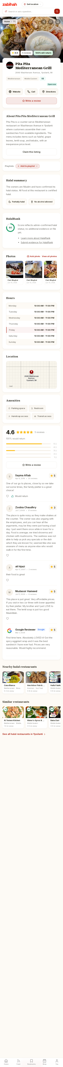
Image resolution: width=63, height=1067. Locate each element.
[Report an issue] (51, 22)
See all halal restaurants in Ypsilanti (22, 734)
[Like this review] (7, 496)
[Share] (43, 22)
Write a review (33, 100)
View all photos (49, 256)
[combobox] (30, 11)
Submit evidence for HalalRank (37, 242)
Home (7, 21)
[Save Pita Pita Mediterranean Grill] (58, 22)
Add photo (35, 256)
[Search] (57, 11)
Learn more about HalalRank (35, 238)
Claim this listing (31, 152)
